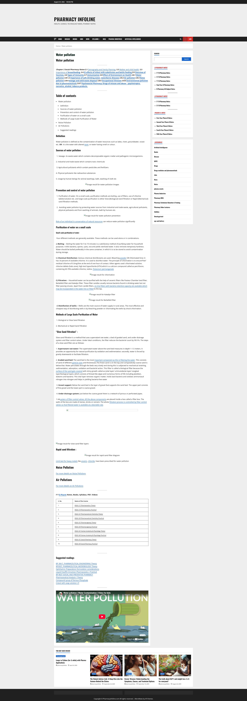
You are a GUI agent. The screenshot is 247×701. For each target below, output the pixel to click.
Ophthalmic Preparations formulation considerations (77, 569)
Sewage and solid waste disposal (83, 80)
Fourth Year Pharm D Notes (164, 130)
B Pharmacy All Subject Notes (165, 89)
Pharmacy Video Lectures (162, 207)
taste (86, 144)
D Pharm (62, 495)
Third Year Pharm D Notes (164, 126)
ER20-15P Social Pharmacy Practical (86, 544)
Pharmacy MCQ (158, 198)
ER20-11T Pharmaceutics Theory (85, 505)
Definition (64, 106)
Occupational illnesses (112, 80)
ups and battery (159, 221)
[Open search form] (180, 39)
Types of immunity (75, 75)
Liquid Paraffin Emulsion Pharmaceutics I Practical (76, 572)
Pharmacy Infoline (74, 19)
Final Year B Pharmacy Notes (165, 85)
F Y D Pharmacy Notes (163, 101)
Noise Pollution (64, 122)
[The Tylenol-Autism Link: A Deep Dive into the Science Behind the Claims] (106, 665)
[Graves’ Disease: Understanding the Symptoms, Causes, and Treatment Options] (140, 665)
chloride (91, 461)
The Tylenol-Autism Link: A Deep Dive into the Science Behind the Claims (106, 680)
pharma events (158, 189)
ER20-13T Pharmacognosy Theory (85, 522)
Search (156, 53)
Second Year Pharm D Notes (165, 122)
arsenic (84, 461)
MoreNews (139, 699)
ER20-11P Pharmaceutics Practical (85, 510)
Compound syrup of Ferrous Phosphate (72, 580)
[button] (55, 39)
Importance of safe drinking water (85, 78)
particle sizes (77, 363)
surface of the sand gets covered (69, 371)
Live (190, 39)
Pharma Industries (115, 39)
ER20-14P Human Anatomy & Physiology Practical (90, 535)
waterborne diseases (110, 78)
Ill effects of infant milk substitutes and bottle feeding (108, 72)
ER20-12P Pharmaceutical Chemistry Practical (89, 518)
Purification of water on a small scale (75, 115)
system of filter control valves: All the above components (83, 399)
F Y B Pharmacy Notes (163, 73)
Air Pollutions (63, 126)
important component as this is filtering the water (114, 360)
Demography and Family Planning (101, 69)
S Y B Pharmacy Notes (163, 77)
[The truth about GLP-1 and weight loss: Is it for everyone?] (175, 665)
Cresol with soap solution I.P (67, 583)
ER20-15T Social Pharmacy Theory (85, 539)
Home (60, 39)
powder (123, 258)
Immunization (93, 75)
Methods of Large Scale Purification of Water (78, 119)
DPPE (155, 161)
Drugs (75, 39)
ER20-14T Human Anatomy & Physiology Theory (90, 531)
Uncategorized (158, 216)
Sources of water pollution (71, 109)
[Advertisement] (152, 20)
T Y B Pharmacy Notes (163, 81)
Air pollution (129, 78)
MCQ (104, 39)
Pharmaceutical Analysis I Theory (69, 577)
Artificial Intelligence (133, 39)
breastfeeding (74, 72)
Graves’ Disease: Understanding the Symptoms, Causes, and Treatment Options (139, 680)
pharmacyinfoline (62, 665)
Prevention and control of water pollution (77, 112)
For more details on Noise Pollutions (71, 473)
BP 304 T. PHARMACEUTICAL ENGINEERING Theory (76, 563)
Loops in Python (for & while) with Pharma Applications (71, 661)
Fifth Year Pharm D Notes (164, 134)
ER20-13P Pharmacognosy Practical (86, 527)
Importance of (62, 72)
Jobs (81, 39)
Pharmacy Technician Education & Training (167, 202)
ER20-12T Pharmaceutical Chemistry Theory (89, 514)
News (87, 39)
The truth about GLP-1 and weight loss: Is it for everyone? (174, 680)
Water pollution (64, 101)
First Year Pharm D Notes (164, 118)
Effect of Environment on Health (117, 75)
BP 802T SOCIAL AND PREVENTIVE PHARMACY (74, 574)
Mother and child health (129, 69)
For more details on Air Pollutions (69, 486)
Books (156, 152)
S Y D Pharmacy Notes (163, 105)
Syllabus (95, 39)
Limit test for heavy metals (66, 461)
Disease (67, 39)
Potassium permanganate (103, 269)
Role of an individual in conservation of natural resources (79, 221)
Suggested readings (68, 130)
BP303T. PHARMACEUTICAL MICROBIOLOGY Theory (76, 566)
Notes (156, 184)
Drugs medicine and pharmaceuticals (165, 170)
